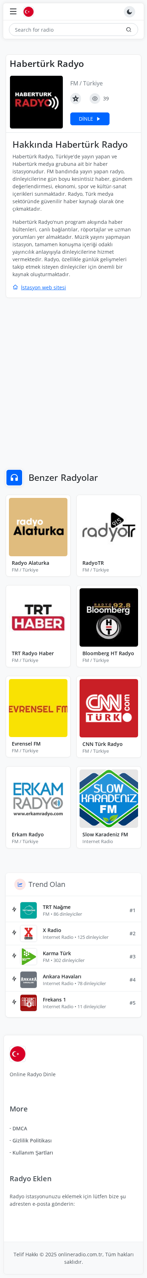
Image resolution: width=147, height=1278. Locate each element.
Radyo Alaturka (30, 562)
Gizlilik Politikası (32, 1140)
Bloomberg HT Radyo (108, 653)
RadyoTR (93, 562)
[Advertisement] (73, 378)
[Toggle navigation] (13, 12)
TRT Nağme (57, 907)
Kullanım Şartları (32, 1152)
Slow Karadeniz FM (105, 834)
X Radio (52, 930)
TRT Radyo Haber (33, 653)
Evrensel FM (26, 743)
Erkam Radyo (28, 834)
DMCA (19, 1128)
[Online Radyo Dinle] (30, 11)
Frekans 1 (54, 999)
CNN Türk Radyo (102, 744)
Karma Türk (57, 953)
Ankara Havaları (62, 976)
